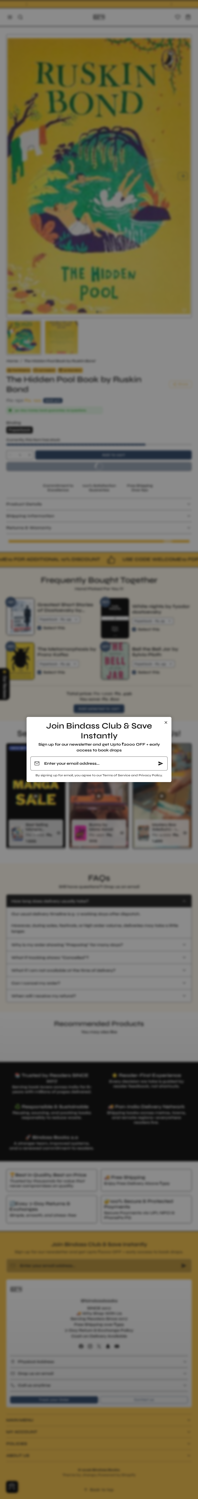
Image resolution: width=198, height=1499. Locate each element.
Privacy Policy (150, 775)
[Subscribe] (161, 763)
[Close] (166, 722)
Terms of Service (116, 775)
